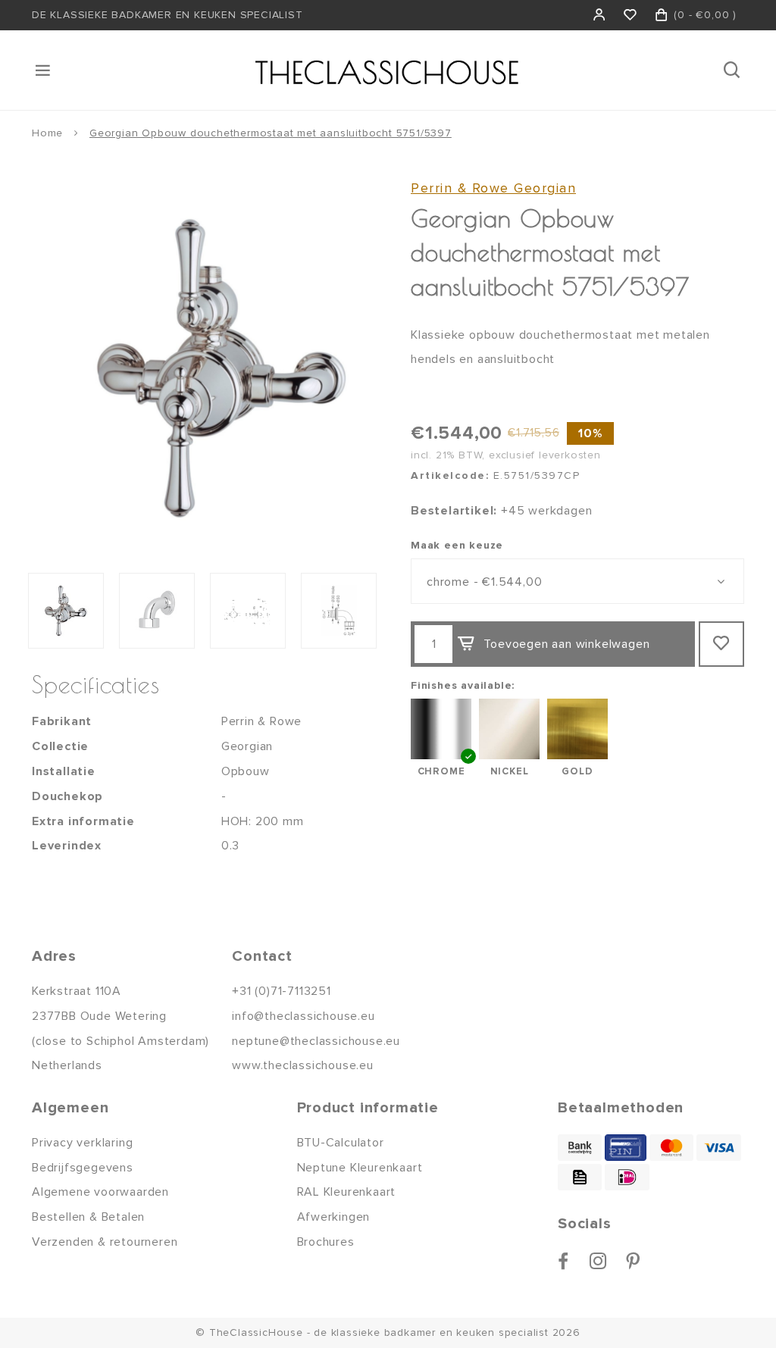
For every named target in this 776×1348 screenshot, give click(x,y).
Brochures (326, 1241)
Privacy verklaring (82, 1142)
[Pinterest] (633, 1260)
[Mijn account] (599, 15)
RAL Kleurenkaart (346, 1191)
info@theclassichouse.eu (303, 1016)
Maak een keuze (457, 545)
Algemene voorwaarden (100, 1191)
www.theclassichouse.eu (303, 1065)
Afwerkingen (334, 1216)
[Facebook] (563, 1260)
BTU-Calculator (340, 1142)
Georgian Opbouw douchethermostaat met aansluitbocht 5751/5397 (270, 133)
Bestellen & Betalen (88, 1216)
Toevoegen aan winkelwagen (566, 644)
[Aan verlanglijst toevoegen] (721, 644)
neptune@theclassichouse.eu (316, 1041)
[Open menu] (43, 70)
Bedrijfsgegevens (82, 1167)
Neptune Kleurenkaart (360, 1167)
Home (47, 133)
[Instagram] (598, 1260)
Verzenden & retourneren (104, 1241)
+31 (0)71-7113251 (281, 991)
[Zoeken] (733, 70)
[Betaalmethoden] (580, 1147)
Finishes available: (463, 685)
